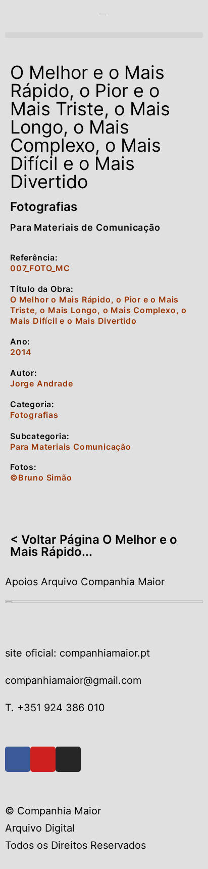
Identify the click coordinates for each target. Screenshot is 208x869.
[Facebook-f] (17, 759)
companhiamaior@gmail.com (73, 680)
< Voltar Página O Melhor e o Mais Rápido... (93, 545)
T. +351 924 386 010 (55, 708)
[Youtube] (43, 759)
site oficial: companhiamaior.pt (77, 653)
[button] (104, 35)
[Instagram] (68, 759)
